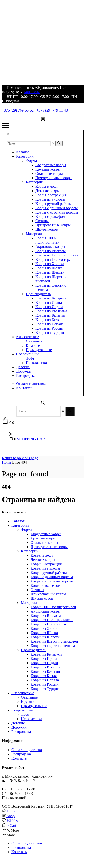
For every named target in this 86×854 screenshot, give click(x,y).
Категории (25, 156)
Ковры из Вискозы (50, 251)
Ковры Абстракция (50, 195)
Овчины (42, 221)
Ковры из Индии (49, 307)
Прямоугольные (39, 350)
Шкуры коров (46, 229)
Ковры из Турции (49, 333)
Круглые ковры (47, 169)
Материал (34, 234)
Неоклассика (36, 363)
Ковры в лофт (46, 186)
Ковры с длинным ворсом (56, 208)
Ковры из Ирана (48, 302)
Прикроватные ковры (53, 225)
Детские (23, 367)
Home (6, 462)
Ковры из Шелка (49, 268)
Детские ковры (47, 191)
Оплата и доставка (31, 384)
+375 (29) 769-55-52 (18, 110)
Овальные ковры (49, 173)
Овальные (34, 341)
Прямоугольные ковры (53, 178)
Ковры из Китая (48, 320)
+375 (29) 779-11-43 (52, 110)
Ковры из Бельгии (50, 315)
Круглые (33, 345)
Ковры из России (49, 328)
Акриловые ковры (50, 247)
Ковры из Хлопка (49, 264)
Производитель (38, 294)
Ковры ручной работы (53, 204)
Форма (31, 161)
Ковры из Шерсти (49, 272)
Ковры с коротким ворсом (56, 212)
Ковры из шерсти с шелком (53, 646)
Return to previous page (20, 458)
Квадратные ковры (50, 165)
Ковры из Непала (49, 324)
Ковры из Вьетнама (51, 311)
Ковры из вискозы (50, 199)
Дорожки (23, 371)
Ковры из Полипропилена (56, 255)
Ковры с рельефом (50, 216)
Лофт (30, 358)
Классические (27, 337)
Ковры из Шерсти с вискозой (54, 641)
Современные (27, 354)
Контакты (32, 92)
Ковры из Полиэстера (53, 259)
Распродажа (26, 376)
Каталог (22, 152)
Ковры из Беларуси (51, 298)
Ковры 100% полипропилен (47, 240)
